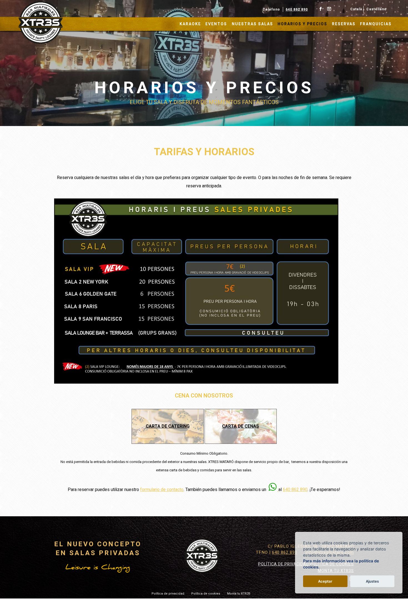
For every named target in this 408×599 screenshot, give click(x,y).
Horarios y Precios (302, 24)
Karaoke (190, 24)
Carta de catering (168, 426)
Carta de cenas (240, 426)
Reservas (344, 24)
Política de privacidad (283, 564)
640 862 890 (297, 9)
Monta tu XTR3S (238, 593)
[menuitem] (355, 9)
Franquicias (376, 24)
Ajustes (372, 581)
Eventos (216, 24)
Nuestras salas (252, 24)
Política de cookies (205, 593)
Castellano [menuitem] (376, 9)
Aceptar (325, 581)
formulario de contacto (161, 489)
